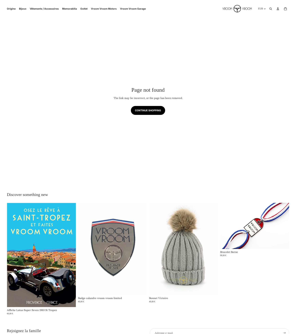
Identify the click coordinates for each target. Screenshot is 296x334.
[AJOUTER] (70, 302)
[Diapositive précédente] (83, 249)
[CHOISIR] (213, 290)
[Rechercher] (270, 9)
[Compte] (278, 9)
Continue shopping (148, 110)
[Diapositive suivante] (142, 249)
